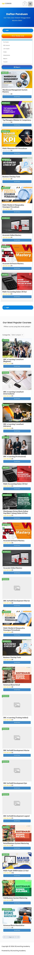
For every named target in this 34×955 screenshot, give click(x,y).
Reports (5, 58)
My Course (5, 42)
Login (7, 30)
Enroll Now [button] (17, 96)
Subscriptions (6, 55)
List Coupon (6, 48)
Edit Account (6, 45)
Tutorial (5, 61)
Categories (6, 335)
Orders (5, 52)
